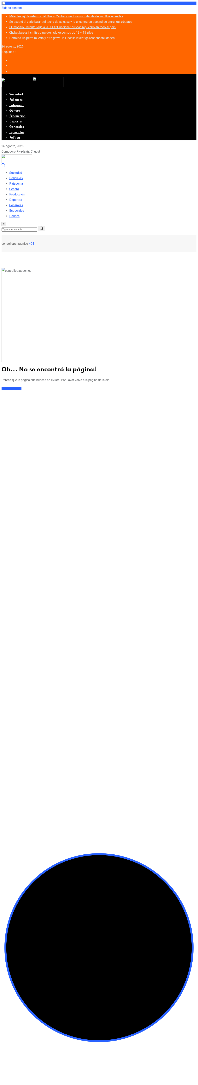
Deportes (16, 121)
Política (14, 137)
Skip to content (12, 8)
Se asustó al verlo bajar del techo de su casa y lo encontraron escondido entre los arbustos (70, 22)
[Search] (3, 166)
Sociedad (16, 94)
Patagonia (16, 105)
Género (14, 110)
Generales (16, 127)
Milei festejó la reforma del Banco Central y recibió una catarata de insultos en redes (66, 16)
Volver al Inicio (11, 388)
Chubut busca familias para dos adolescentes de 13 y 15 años (51, 32)
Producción (17, 116)
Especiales (16, 132)
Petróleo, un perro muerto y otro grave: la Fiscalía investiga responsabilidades (62, 38)
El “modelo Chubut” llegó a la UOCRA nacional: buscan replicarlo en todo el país (62, 27)
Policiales (16, 100)
